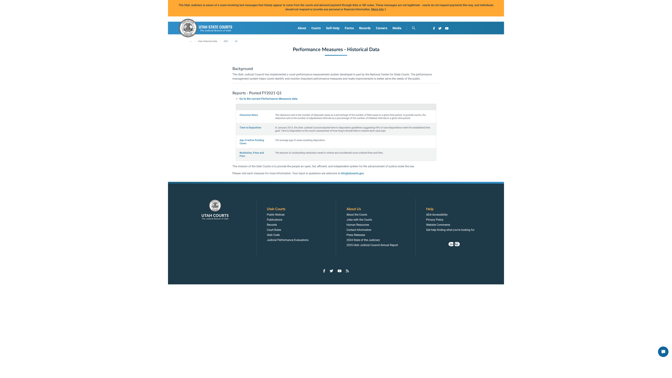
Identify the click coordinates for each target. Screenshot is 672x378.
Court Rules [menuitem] (274, 230)
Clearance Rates (249, 115)
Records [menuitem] (365, 28)
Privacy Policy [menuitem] (434, 219)
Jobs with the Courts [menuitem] (359, 219)
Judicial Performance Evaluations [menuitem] (288, 240)
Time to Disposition (250, 127)
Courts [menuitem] (316, 28)
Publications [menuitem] (274, 219)
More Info (377, 9)
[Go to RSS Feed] (347, 271)
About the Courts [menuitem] (356, 214)
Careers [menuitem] (381, 28)
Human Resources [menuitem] (357, 224)
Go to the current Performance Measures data (268, 98)
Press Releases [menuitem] (355, 235)
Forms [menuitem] (349, 28)
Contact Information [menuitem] (358, 230)
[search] (413, 28)
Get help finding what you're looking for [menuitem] (450, 230)
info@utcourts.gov (352, 173)
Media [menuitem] (397, 28)
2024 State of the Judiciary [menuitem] (363, 240)
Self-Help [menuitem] (333, 28)
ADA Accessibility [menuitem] (437, 214)
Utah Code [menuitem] (273, 235)
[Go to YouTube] (447, 28)
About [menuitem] (302, 28)
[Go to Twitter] (440, 28)
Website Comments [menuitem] (438, 224)
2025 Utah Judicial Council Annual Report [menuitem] (372, 245)
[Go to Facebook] (434, 28)
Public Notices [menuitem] (276, 214)
